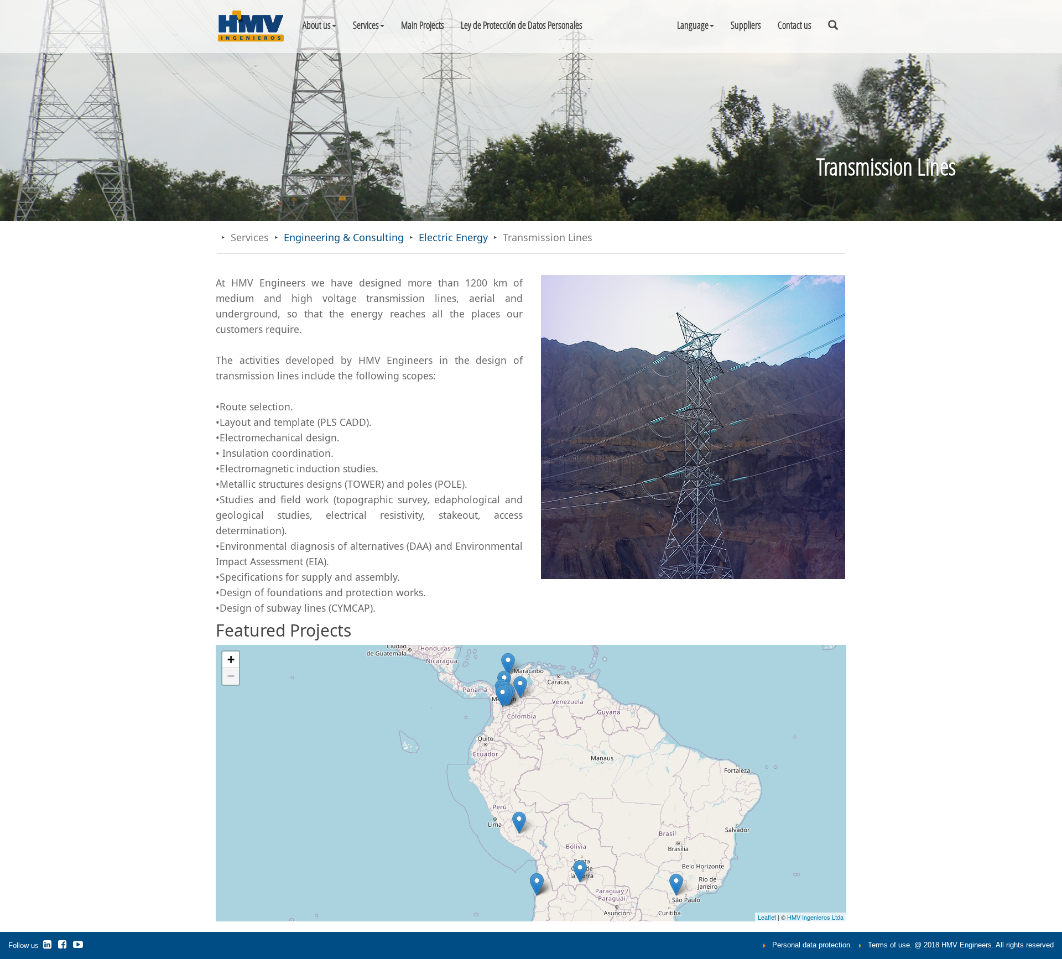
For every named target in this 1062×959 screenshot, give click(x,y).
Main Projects (422, 25)
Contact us (794, 25)
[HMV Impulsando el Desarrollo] (63, 946)
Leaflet (767, 917)
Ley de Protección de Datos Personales (521, 25)
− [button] (231, 676)
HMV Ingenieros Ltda (815, 917)
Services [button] (366, 25)
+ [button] (231, 659)
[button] (695, 25)
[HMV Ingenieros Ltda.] (48, 946)
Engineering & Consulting (344, 237)
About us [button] (317, 25)
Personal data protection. (812, 945)
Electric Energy (453, 237)
